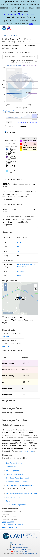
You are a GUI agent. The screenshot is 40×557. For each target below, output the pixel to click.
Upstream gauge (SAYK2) (10, 56)
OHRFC (6, 36)
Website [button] (19, 276)
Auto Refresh (11, 132)
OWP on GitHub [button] (26, 549)
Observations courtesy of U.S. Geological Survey (8, 111)
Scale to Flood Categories (16, 126)
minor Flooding (8, 376)
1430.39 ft (25, 388)
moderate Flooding (9, 370)
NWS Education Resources (20, 547)
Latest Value (7, 388)
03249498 (20, 271)
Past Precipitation (12, 471)
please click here (27, 451)
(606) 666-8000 (8, 522)
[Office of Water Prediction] (23, 536)
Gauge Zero (7, 395)
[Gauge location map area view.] (35, 289)
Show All (6, 336)
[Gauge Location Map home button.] (35, 285)
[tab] (8, 52)
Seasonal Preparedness (19, 543)
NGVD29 (25, 357)
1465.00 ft (25, 363)
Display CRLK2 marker (13, 317)
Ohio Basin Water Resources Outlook (20, 478)
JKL (11, 36)
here (17, 20)
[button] (37, 2)
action (4, 382)
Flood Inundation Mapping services (18, 14)
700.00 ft (25, 395)
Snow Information (12, 501)
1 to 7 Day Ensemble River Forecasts (20, 486)
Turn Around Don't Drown (20, 545)
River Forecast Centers (14, 463)
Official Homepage (9, 527)
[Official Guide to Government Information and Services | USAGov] (6, 536)
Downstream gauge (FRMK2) (28, 56)
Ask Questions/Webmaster (12, 525)
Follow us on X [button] (12, 549)
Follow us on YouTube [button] (20, 551)
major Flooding (8, 363)
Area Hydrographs (13, 497)
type (4, 357)
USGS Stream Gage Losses (16, 505)
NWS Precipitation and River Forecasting (21, 494)
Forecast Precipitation (14, 474)
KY (18, 247)
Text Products (11, 467)
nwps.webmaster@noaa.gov (30, 553)
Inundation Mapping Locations (17, 482)
